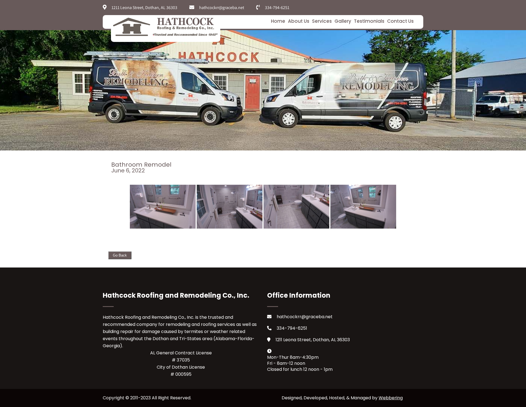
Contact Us (400, 21)
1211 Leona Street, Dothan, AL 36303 (313, 340)
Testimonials (369, 21)
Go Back (120, 255)
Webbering (391, 398)
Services (322, 21)
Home (278, 21)
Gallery (343, 21)
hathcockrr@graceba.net (305, 317)
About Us (298, 21)
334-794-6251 (292, 328)
